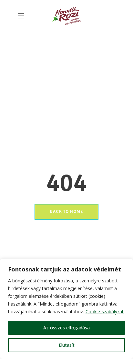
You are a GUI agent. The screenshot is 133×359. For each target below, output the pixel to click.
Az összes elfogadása (66, 328)
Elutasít (67, 345)
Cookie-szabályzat (105, 311)
